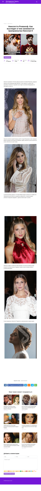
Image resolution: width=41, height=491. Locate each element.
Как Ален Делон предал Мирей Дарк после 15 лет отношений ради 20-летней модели (29, 407)
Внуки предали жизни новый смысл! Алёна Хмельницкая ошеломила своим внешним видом (11, 445)
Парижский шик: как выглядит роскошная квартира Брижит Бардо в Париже (11, 426)
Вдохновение (7, 57)
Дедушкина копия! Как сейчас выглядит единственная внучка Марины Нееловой (10, 407)
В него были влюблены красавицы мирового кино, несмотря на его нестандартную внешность (28, 445)
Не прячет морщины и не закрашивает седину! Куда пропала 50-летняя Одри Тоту (29, 426)
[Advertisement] (20, 14)
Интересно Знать (12, 1)
